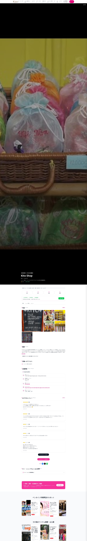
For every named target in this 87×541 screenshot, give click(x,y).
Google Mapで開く (27, 371)
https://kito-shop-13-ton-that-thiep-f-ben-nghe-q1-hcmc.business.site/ (37, 387)
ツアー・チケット (38, 2)
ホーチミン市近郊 (50, 2)
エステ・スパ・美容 (20, 2)
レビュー (32, 303)
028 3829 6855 (27, 384)
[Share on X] (45, 464)
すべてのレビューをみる (43, 454)
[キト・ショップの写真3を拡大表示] (60, 315)
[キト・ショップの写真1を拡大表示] (32, 321)
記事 (57, 2)
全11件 (63, 397)
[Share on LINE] (47, 464)
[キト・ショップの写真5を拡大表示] (60, 326)
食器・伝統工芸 (37, 288)
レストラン (33, 2)
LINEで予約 (61, 298)
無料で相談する (59, 485)
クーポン (60, 2)
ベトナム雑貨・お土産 (27, 2)
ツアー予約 (71, 2)
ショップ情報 (27, 303)
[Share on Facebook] (43, 464)
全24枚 (63, 307)
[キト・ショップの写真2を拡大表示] (49, 315)
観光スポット (44, 2)
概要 (23, 303)
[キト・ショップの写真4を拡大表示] (49, 326)
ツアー (54, 2)
